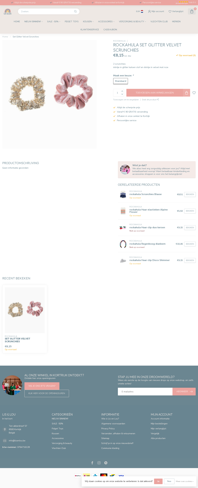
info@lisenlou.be (17, 440)
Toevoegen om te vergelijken (126, 99)
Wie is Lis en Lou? (110, 418)
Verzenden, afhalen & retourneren (118, 433)
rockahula (119, 41)
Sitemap (105, 438)
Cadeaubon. (110, 29)
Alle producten (158, 438)
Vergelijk (155, 433)
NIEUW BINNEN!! (32, 21)
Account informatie (160, 418)
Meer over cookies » (184, 481)
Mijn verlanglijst (158, 428)
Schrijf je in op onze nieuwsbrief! (117, 443)
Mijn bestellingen (159, 423)
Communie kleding (110, 448)
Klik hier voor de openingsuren (46, 393)
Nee (169, 481)
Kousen (87, 21)
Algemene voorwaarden (113, 423)
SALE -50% (52, 21)
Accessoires (105, 21)
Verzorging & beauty (131, 21)
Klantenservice (90, 29)
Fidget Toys (72, 21)
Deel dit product (149, 99)
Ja (158, 481)
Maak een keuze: (123, 75)
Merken (176, 21)
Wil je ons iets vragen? (41, 385)
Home (17, 21)
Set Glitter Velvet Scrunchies (26, 36)
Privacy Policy (108, 428)
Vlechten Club (159, 21)
